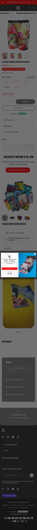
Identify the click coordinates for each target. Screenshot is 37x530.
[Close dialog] (35, 254)
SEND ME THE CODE (10, 268)
